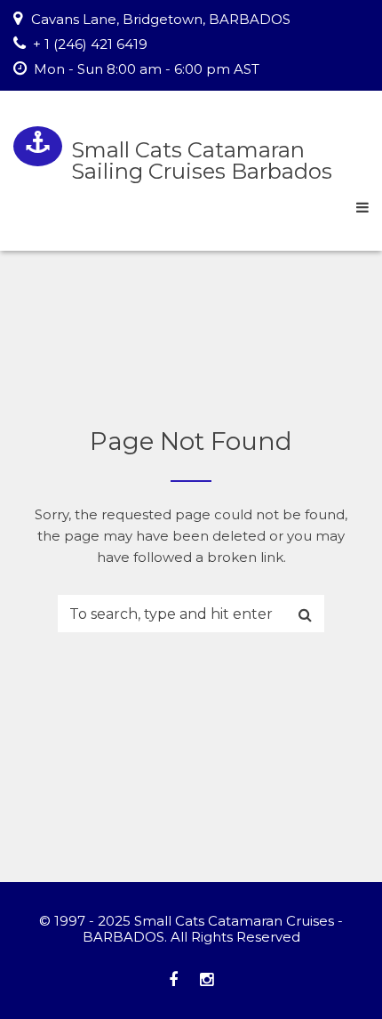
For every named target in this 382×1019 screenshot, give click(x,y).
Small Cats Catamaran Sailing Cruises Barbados (201, 160)
